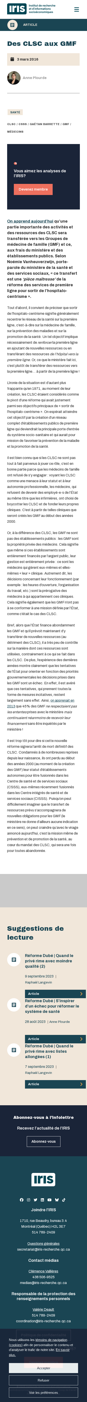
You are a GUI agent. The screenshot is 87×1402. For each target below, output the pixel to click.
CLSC (11, 124)
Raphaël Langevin (38, 982)
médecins (15, 131)
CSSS (23, 124)
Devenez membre (33, 189)
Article (30, 24)
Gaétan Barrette (45, 124)
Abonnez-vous (43, 1141)
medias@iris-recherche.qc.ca (43, 1283)
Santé (15, 112)
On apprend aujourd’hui (30, 221)
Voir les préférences (43, 1392)
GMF (65, 124)
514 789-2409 (43, 1232)
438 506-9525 (43, 1277)
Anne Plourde (59, 1021)
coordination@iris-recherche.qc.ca (43, 1321)
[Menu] (76, 9)
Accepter (43, 1368)
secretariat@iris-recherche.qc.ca (43, 1249)
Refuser (43, 1380)
